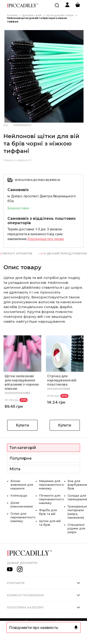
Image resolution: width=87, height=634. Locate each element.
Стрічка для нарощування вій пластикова (61, 380)
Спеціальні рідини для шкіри (76, 528)
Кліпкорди (18, 495)
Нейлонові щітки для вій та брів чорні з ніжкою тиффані (37, 20)
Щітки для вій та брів (59, 15)
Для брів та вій (32, 15)
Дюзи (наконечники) (21, 504)
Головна (12, 15)
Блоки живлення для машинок (21, 484)
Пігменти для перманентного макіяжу (51, 499)
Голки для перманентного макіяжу (22, 517)
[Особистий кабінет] (67, 5)
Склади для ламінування (77, 497)
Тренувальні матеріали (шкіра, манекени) (77, 511)
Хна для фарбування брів (77, 484)
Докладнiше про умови (45, 239)
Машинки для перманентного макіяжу (51, 484)
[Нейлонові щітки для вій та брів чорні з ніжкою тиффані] (43, 76)
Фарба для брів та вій (48, 512)
